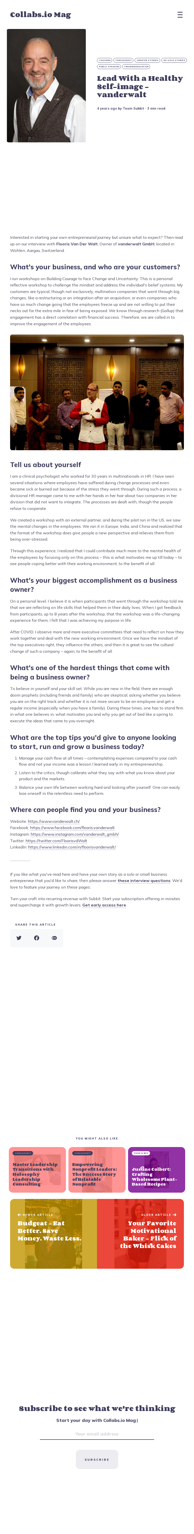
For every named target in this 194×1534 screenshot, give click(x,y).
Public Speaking (109, 67)
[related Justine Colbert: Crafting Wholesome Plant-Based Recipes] (156, 1170)
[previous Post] (140, 1234)
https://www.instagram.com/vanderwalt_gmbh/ (75, 834)
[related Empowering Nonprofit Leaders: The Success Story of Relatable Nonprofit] (97, 1170)
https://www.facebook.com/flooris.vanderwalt (72, 827)
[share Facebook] (36, 938)
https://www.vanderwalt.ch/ (54, 821)
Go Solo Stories (174, 60)
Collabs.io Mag (40, 14)
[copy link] (54, 938)
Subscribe (97, 1459)
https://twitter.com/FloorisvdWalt (56, 840)
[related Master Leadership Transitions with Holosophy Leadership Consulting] (37, 1170)
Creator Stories (148, 60)
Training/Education (136, 67)
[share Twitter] (19, 938)
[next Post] (53, 1234)
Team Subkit (133, 108)
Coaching (105, 60)
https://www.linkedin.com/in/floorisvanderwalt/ (72, 847)
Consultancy (123, 60)
